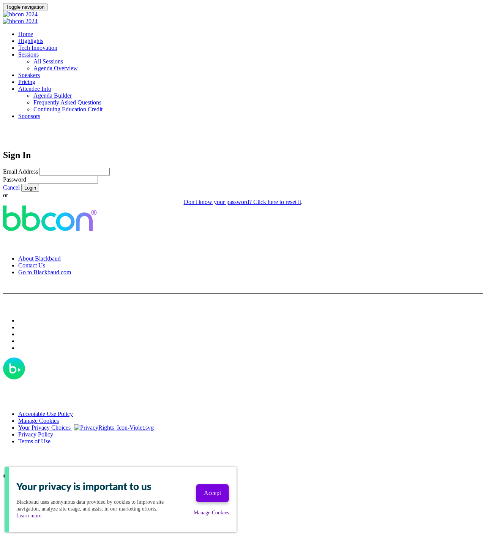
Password (14, 179)
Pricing (26, 82)
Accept (212, 493)
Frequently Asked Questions (67, 102)
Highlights (30, 41)
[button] (11, 187)
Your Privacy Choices (45, 427)
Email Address (20, 171)
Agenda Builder (52, 95)
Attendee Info (34, 88)
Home (25, 34)
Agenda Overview (55, 68)
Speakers (29, 75)
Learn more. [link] (29, 516)
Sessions (28, 54)
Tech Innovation (37, 47)
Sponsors (29, 116)
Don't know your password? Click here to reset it (242, 202)
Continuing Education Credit (68, 109)
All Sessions (48, 61)
